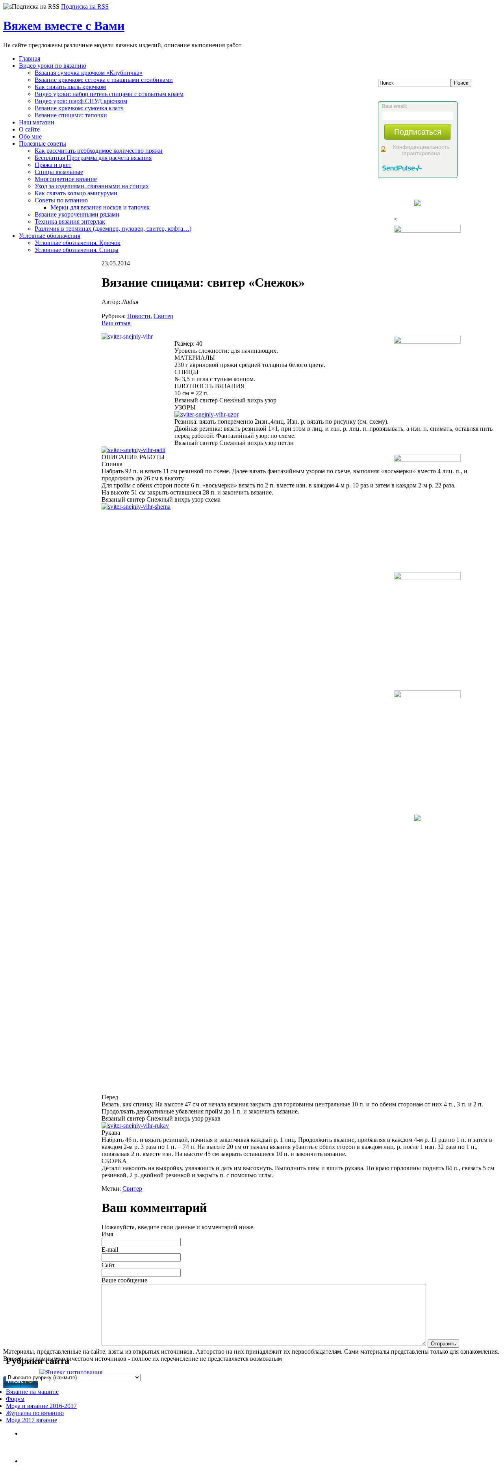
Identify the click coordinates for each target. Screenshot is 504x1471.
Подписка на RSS (85, 6)
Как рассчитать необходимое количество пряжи (99, 150)
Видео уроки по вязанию (52, 65)
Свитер (163, 316)
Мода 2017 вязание (31, 1420)
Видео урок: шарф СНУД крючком (81, 101)
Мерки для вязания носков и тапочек (100, 207)
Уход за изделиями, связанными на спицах (92, 186)
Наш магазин (36, 122)
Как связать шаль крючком (70, 86)
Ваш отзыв (116, 323)
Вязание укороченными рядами (77, 214)
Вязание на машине (32, 1391)
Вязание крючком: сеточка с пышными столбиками (104, 79)
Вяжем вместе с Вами (63, 26)
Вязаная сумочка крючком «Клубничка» (89, 72)
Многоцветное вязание (66, 179)
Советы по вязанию (61, 200)
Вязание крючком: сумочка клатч (79, 108)
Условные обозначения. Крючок (77, 242)
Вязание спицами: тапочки (71, 115)
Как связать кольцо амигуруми (76, 193)
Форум (15, 1398)
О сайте (29, 129)
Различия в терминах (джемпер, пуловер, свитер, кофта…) (113, 228)
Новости (138, 316)
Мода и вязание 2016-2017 (41, 1405)
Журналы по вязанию (35, 1413)
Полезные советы (42, 143)
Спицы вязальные (59, 172)
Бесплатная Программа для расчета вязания (93, 157)
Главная (29, 58)
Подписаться (417, 132)
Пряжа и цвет (53, 164)
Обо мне (30, 136)
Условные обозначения (49, 235)
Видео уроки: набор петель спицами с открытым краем (109, 94)
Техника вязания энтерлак (70, 221)
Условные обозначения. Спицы (77, 249)
